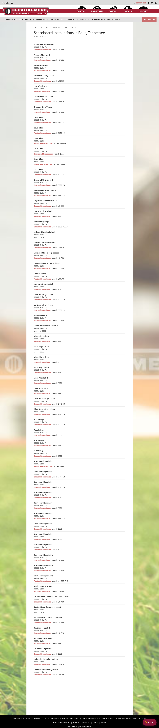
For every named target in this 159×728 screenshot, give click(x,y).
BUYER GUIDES (97, 19)
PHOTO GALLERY (57, 19)
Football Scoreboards (32, 718)
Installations (52, 28)
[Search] (154, 7)
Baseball (82, 11)
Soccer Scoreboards (89, 718)
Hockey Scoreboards (106, 718)
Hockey (143, 11)
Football (112, 11)
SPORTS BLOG (112, 19)
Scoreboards (17, 718)
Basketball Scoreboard (44, 143)
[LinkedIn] (156, 2)
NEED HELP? (149, 19)
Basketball (97, 11)
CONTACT (84, 19)
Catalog (38, 28)
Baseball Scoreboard (43, 49)
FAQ (145, 718)
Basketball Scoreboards (70, 718)
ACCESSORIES (41, 19)
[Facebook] (148, 2)
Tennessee (67, 28)
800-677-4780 (141, 3)
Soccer (128, 11)
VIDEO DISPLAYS (26, 19)
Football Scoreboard (43, 102)
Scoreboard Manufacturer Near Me (128, 718)
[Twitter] (152, 2)
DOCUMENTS (71, 19)
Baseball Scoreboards (51, 718)
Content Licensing (85, 727)
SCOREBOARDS (9, 19)
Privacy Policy (72, 727)
